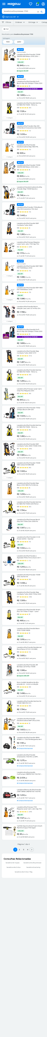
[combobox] (23, 11)
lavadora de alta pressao (32, 863)
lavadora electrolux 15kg (23, 872)
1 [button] (15, 849)
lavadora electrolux (14, 867)
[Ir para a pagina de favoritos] (31, 4)
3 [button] (23, 849)
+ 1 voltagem (9, 117)
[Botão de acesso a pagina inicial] (17, 4)
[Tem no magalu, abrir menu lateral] (4, 4)
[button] (38, 12)
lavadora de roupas (13, 863)
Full (7, 29)
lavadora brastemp (33, 867)
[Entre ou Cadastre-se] (43, 4)
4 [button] (27, 849)
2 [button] (19, 849)
